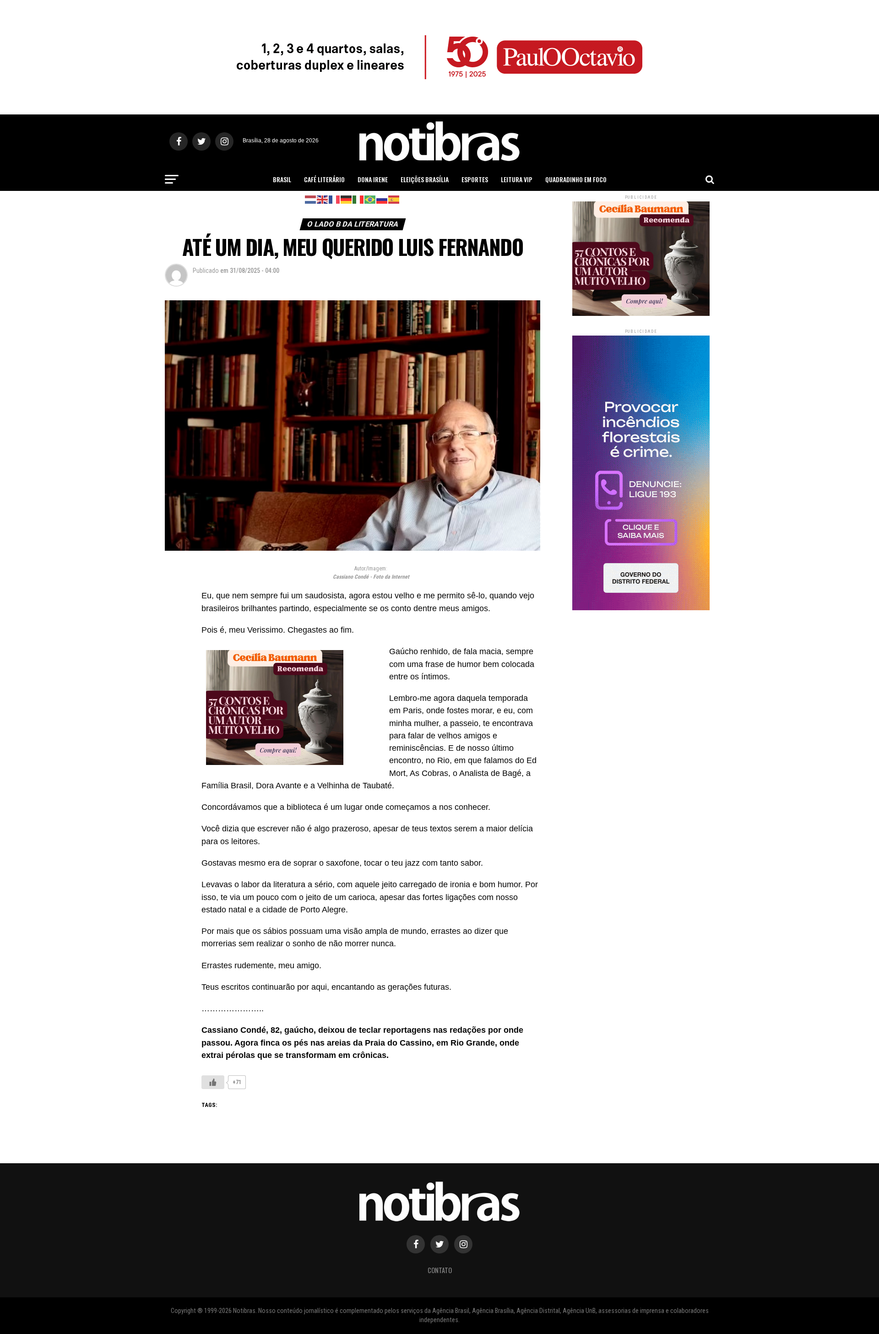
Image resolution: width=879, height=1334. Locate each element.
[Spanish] (394, 199)
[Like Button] (212, 1082)
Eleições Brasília (425, 179)
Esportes (474, 179)
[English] (323, 199)
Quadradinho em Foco (576, 179)
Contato (440, 1270)
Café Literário (324, 179)
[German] (347, 199)
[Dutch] (311, 199)
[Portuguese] (370, 199)
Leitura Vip (516, 179)
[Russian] (382, 199)
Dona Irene (373, 179)
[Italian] (358, 199)
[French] (335, 199)
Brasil (282, 179)
